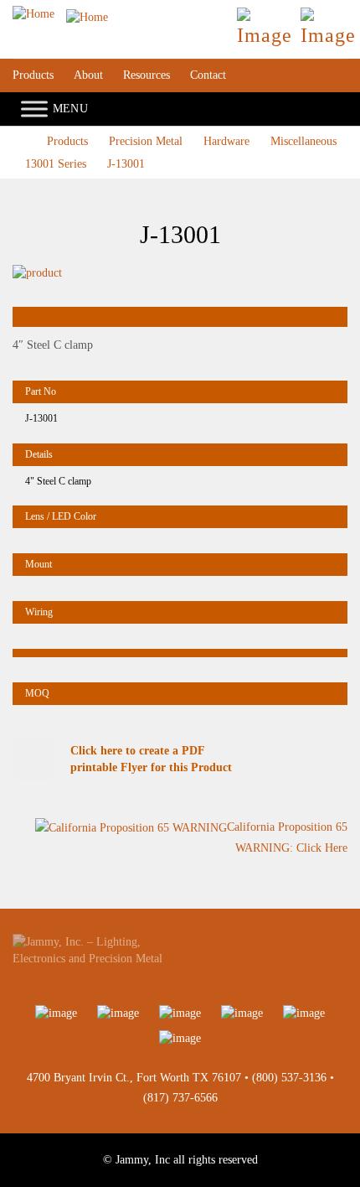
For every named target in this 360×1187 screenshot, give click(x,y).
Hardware (226, 141)
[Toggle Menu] (34, 109)
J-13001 (126, 164)
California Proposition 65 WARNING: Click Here (287, 837)
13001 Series (55, 164)
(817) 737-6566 (180, 1097)
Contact (208, 75)
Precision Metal (146, 141)
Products (33, 75)
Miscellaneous (303, 141)
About (88, 75)
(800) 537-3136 (289, 1077)
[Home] (60, 14)
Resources (146, 75)
